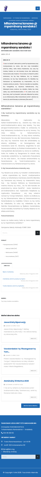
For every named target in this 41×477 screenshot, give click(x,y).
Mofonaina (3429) (12, 252)
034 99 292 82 (8, 433)
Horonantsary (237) (12, 256)
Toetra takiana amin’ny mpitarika (13, 286)
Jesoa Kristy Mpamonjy (15, 322)
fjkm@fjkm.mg (8, 449)
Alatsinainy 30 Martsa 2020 (16, 381)
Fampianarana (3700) (10, 245)
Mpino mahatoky (8, 272)
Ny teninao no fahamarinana (21, 18)
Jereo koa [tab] (7, 265)
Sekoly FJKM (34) (11, 248)
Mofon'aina (35, 18)
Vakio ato (33, 338)
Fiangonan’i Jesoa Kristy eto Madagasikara (18, 423)
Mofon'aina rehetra (30, 406)
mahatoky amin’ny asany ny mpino (14, 279)
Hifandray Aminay (10, 452)
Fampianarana (7, 18)
